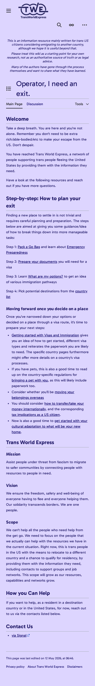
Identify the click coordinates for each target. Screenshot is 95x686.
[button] (8, 10)
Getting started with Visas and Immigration (45, 335)
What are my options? (45, 276)
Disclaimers (74, 666)
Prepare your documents (37, 261)
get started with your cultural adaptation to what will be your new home (49, 426)
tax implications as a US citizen (36, 415)
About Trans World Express (46, 666)
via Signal (19, 635)
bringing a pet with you (30, 380)
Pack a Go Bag (29, 247)
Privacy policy (15, 666)
